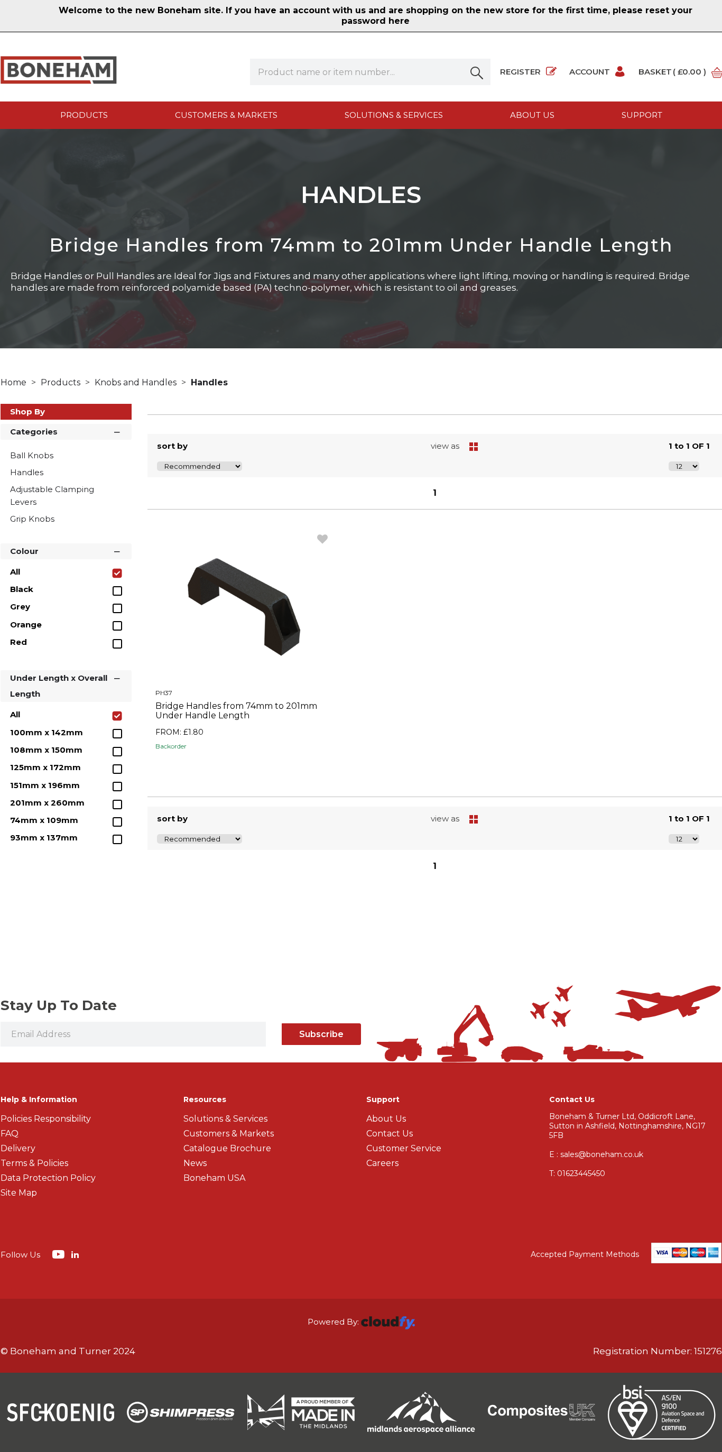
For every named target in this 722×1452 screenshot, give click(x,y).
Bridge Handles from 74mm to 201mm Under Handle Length (236, 710)
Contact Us (389, 1134)
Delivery (18, 1148)
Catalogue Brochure (227, 1148)
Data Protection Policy (48, 1178)
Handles (209, 382)
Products (84, 115)
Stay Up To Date (59, 1005)
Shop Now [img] (243, 770)
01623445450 (577, 1173)
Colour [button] (24, 551)
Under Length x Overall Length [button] (58, 686)
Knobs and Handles (137, 382)
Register (520, 72)
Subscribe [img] (321, 1034)
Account (589, 72)
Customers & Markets (226, 115)
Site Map (19, 1193)
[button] (477, 72)
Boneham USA (214, 1178)
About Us (386, 1119)
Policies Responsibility (46, 1119)
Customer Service (403, 1148)
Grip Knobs (32, 519)
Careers (382, 1163)
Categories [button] (34, 432)
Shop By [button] (27, 411)
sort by (172, 446)
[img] (59, 1254)
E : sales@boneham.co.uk (596, 1154)
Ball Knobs (31, 455)
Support (642, 115)
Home (15, 382)
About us (532, 115)
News (195, 1163)
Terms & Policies (34, 1163)
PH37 (163, 693)
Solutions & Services (394, 115)
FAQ (9, 1134)
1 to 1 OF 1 (689, 446)
